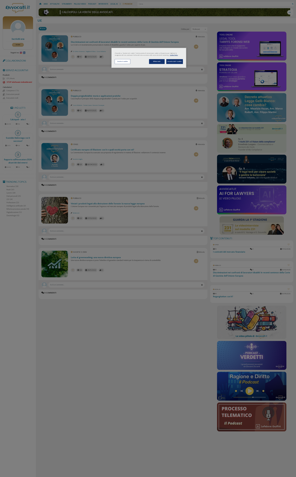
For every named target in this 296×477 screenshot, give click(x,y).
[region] (148, 58)
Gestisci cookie (122, 61)
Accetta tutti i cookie (175, 61)
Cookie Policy (174, 55)
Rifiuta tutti (156, 61)
